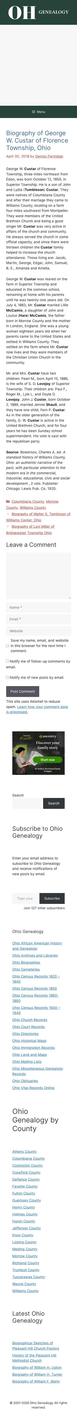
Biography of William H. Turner (37, 1374)
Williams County (33, 508)
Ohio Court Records (28, 1027)
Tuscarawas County (28, 1277)
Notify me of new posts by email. (37, 677)
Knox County (22, 1235)
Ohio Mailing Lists (26, 1062)
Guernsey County (26, 1200)
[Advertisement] (38, 65)
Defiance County (26, 1179)
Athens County (24, 1152)
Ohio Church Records (29, 1020)
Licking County (24, 1242)
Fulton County (23, 1193)
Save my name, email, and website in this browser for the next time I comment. (40, 645)
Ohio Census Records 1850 (34, 988)
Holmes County (25, 1214)
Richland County (25, 1263)
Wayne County (24, 1284)
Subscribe (52, 898)
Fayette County (25, 1186)
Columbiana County (28, 501)
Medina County (24, 1249)
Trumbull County (25, 1270)
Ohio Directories (25, 1034)
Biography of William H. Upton (37, 1367)
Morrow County (25, 1256)
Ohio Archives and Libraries (35, 955)
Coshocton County (27, 1165)
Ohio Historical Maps (29, 1041)
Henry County (23, 1207)
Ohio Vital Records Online (33, 1088)
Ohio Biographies (26, 962)
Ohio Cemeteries (26, 969)
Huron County (23, 1221)
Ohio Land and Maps (29, 1055)
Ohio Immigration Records (33, 1048)
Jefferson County (26, 1228)
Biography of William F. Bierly (36, 1381)
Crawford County (26, 1172)
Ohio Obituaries (25, 1081)
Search (18, 795)
